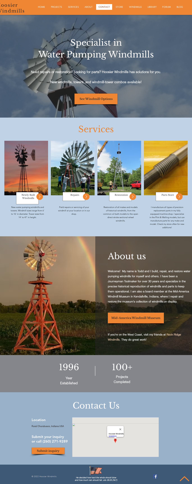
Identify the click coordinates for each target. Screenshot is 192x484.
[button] (86, 196)
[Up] (39, 196)
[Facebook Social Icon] (155, 476)
